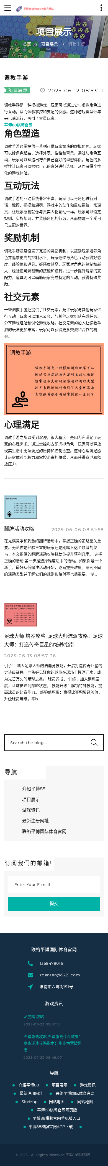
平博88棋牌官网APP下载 (51, 1126)
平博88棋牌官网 (78, 1155)
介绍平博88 (33, 788)
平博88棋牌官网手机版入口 (56, 1118)
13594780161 (52, 963)
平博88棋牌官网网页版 (57, 1110)
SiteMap (29, 1101)
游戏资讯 (31, 810)
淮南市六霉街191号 (56, 986)
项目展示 (49, 44)
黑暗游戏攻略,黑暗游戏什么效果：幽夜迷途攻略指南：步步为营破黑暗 (53, 1043)
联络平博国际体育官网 (44, 831)
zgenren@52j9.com (60, 974)
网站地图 (57, 1101)
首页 (27, 44)
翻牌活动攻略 (19, 529)
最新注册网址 (35, 820)
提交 (54, 903)
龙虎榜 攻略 (34, 1016)
